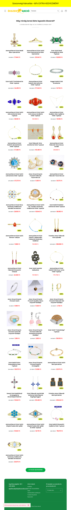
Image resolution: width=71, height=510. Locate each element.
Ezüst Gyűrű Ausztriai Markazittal (35, 269)
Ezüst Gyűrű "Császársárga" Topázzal (56, 331)
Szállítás (29, 486)
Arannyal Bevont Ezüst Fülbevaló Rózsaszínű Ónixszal (14, 270)
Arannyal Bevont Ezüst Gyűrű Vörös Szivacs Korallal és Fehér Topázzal (35, 114)
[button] (5, 11)
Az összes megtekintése (35, 470)
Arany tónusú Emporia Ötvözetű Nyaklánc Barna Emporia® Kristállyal (35, 300)
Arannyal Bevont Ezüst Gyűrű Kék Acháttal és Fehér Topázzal (14, 114)
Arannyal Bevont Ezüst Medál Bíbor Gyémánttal (14, 51)
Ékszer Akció (37, 506)
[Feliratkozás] (60, 490)
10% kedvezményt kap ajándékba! (15, 505)
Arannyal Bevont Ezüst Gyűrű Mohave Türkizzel (14, 236)
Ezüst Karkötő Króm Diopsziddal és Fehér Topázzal (14, 364)
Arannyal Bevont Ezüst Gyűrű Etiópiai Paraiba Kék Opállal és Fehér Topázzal (35, 426)
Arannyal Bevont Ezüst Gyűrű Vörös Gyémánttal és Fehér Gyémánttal (35, 52)
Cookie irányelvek (32, 494)
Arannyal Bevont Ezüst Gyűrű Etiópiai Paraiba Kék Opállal (14, 425)
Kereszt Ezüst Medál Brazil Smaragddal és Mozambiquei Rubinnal (14, 395)
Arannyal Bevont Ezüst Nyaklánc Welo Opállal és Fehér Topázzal (56, 114)
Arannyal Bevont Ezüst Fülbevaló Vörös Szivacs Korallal (56, 144)
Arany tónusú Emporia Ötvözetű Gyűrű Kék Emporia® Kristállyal (14, 331)
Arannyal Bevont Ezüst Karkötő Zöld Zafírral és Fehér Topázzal (35, 83)
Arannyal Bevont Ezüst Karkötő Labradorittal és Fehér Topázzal (14, 144)
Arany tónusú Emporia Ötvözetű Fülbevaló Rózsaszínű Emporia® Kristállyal (35, 332)
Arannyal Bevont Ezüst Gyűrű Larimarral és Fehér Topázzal (14, 175)
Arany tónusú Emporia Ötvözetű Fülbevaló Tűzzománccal (35, 175)
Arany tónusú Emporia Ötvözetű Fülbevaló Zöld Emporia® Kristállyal (56, 300)
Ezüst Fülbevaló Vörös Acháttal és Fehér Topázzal (35, 144)
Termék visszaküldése (33, 488)
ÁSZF (28, 490)
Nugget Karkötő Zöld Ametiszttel (56, 82)
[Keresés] (58, 11)
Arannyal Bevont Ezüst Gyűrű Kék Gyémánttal (56, 363)
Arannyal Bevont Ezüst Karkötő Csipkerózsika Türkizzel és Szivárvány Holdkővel (35, 238)
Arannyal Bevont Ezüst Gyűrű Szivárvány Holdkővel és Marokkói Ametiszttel (14, 456)
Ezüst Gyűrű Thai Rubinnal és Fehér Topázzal (14, 82)
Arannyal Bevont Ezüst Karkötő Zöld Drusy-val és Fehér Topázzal (56, 270)
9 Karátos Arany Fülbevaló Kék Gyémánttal (56, 394)
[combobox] (45, 11)
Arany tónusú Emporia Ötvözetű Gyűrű (14, 300)
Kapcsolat (30, 497)
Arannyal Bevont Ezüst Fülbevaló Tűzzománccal (56, 175)
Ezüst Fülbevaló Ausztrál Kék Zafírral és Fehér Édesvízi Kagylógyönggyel (35, 395)
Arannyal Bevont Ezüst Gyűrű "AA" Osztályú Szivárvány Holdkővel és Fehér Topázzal (35, 206)
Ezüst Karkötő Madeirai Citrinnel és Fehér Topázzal (56, 205)
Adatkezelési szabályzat (33, 492)
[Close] (28, 505)
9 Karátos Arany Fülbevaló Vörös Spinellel (56, 236)
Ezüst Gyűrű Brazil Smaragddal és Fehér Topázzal (56, 52)
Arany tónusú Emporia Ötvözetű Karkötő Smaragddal (35, 364)
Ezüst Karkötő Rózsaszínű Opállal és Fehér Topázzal (56, 425)
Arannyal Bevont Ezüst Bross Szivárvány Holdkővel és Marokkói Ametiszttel (14, 206)
